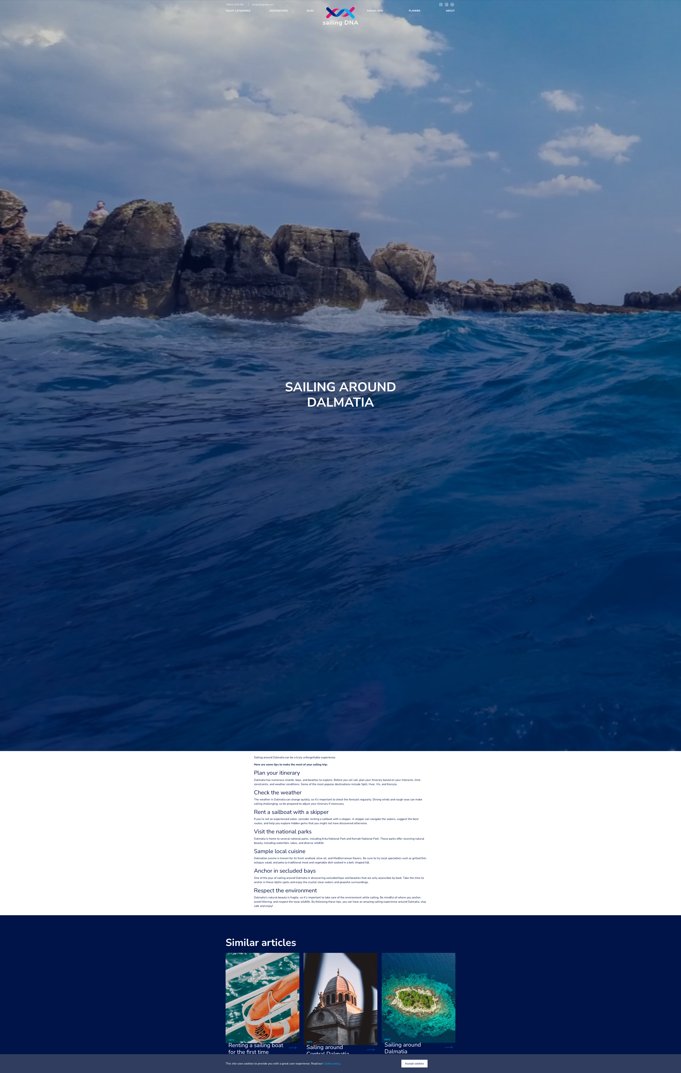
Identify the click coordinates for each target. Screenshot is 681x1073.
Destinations (279, 10)
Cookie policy (331, 1064)
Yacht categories (238, 10)
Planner (415, 10)
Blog (310, 10)
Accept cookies (414, 1064)
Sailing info (375, 10)
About (450, 10)
